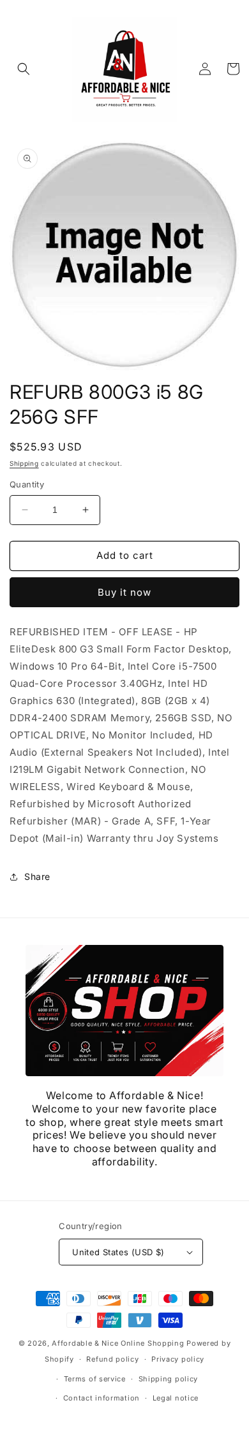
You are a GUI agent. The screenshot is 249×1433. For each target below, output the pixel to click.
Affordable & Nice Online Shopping (118, 1343)
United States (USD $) (118, 1252)
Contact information (101, 1397)
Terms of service (95, 1378)
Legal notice (176, 1397)
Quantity (27, 484)
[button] (24, 69)
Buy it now (124, 592)
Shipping (24, 463)
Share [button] (37, 876)
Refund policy (112, 1359)
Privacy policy (177, 1359)
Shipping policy (169, 1378)
